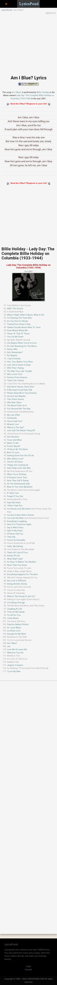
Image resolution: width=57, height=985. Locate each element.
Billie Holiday (43, 92)
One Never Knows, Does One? (20, 386)
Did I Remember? (15, 352)
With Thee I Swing (15, 368)
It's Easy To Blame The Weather (21, 562)
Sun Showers (13, 437)
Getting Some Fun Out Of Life (20, 455)
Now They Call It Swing (17, 480)
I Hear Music (13, 618)
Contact (28, 969)
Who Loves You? (14, 374)
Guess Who (12, 349)
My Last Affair (13, 415)
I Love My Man (13, 671)
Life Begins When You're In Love (22, 343)
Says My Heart (13, 502)
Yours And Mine (14, 440)
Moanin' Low (13, 424)
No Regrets (12, 355)
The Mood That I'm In (17, 405)
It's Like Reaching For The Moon (22, 346)
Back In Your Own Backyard (19, 487)
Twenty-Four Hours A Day (19, 324)
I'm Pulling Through (16, 602)
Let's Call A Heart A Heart (19, 365)
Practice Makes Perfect (18, 624)
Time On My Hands (16, 612)
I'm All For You (14, 615)
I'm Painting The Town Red (19, 318)
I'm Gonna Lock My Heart (18, 509)
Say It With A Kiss (15, 527)
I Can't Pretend (13, 358)
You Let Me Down (15, 336)
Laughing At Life (14, 609)
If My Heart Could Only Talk (19, 390)
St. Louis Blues (14, 627)
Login (28, 966)
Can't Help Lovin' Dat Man (19, 468)
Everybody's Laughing (17, 521)
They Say (11, 537)
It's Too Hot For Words (17, 321)
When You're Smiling (16, 474)
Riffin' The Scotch (15, 308)
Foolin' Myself (13, 446)
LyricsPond (7, 10)
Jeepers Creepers (15, 665)
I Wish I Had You (14, 505)
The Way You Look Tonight (19, 371)
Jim (9, 646)
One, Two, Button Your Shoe (20, 361)
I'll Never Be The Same (17, 449)
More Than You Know (17, 565)
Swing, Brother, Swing (17, 584)
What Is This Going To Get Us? (21, 596)
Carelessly (12, 418)
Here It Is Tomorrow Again (19, 524)
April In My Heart (15, 530)
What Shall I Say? (15, 559)
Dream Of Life (13, 555)
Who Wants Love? (15, 458)
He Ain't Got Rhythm (16, 396)
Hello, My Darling (15, 546)
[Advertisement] (28, 43)
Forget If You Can (15, 496)
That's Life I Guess (15, 380)
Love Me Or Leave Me (17, 649)
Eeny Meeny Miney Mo (17, 330)
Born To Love (13, 452)
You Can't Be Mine (15, 518)
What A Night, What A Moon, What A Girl (25, 315)
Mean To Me (13, 443)
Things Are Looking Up (17, 465)
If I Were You (13, 493)
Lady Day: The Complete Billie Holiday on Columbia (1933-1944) (29, 266)
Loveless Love (13, 630)
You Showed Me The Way (18, 408)
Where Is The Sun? (15, 427)
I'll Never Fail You (15, 534)
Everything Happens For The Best (22, 574)
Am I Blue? (16, 92)
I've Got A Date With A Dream (20, 515)
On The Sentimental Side (18, 483)
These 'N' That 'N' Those (18, 333)
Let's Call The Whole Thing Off (21, 430)
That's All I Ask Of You (17, 552)
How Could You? (14, 421)
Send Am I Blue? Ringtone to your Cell (28, 104)
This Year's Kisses (15, 399)
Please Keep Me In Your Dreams (22, 393)
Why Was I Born (14, 402)
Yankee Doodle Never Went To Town (24, 327)
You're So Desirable (16, 540)
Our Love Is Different (16, 580)
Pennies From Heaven (17, 377)
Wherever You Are (15, 652)
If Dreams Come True (17, 477)
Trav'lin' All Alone (15, 462)
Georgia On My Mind (16, 634)
